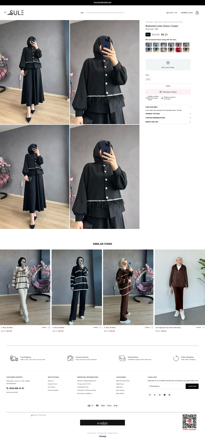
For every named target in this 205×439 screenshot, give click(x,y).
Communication (53, 390)
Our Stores (51, 387)
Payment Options (153, 114)
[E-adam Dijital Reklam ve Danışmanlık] (102, 423)
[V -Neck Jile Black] (128, 287)
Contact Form (52, 384)
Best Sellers (120, 393)
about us (51, 381)
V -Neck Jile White (7, 327)
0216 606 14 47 (16, 388)
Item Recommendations (155, 118)
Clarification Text (82, 387)
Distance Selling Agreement (86, 381)
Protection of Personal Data (86, 390)
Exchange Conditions (84, 393)
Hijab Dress (120, 384)
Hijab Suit (119, 387)
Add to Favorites (49, 327)
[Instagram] (160, 395)
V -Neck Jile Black (110, 327)
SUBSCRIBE (192, 386)
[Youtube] (165, 395)
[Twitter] (155, 395)
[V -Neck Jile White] (25, 287)
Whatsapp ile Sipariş (169, 92)
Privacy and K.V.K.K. (84, 384)
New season (120, 390)
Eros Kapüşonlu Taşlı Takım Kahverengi (168, 327)
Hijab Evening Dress (123, 381)
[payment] (102, 406)
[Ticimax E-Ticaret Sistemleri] (102, 436)
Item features (151, 107)
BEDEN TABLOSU (152, 122)
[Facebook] (150, 395)
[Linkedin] (169, 395)
